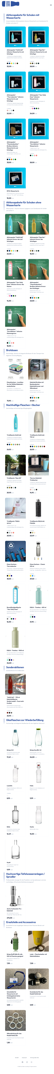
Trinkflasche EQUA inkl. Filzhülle (37, 522)
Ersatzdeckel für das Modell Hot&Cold (36, 993)
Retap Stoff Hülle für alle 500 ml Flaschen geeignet (15, 955)
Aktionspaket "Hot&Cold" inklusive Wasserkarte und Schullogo (15, 52)
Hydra (32, 827)
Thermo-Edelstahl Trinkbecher (36, 479)
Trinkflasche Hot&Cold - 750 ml (37, 436)
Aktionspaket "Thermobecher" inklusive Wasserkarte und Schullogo (15, 98)
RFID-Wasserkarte (13, 191)
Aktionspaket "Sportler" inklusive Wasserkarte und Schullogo (38, 52)
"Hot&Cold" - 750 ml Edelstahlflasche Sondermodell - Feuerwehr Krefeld (15, 700)
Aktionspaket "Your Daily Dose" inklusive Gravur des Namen (15, 284)
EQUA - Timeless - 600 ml (38, 607)
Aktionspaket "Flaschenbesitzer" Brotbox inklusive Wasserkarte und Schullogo (13, 146)
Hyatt (8, 862)
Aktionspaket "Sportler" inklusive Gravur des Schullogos (37, 239)
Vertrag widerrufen (34, 1057)
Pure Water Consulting (24, 1066)
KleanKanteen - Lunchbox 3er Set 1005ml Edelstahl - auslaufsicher (15, 384)
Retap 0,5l (10, 750)
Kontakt (17, 1057)
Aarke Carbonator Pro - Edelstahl (14, 910)
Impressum (24, 1057)
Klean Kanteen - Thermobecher (12, 565)
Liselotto (9, 786)
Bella (8, 827)
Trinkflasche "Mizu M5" (14, 478)
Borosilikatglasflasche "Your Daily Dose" (14, 608)
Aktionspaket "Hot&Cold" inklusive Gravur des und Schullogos (15, 239)
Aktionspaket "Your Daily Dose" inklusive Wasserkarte (38, 97)
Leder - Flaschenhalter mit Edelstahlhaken (38, 955)
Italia (31, 786)
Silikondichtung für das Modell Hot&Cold (14, 1034)
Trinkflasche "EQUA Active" (13, 522)
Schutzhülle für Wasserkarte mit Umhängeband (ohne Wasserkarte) (13, 995)
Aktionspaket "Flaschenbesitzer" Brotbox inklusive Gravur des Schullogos (38, 285)
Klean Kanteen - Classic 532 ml (37, 565)
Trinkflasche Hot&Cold (14, 435)
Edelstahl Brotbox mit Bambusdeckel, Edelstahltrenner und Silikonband (37, 385)
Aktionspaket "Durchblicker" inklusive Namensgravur (14, 331)
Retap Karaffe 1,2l (35, 750)
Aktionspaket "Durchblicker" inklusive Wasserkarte (37, 144)
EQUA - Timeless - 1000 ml (15, 650)
